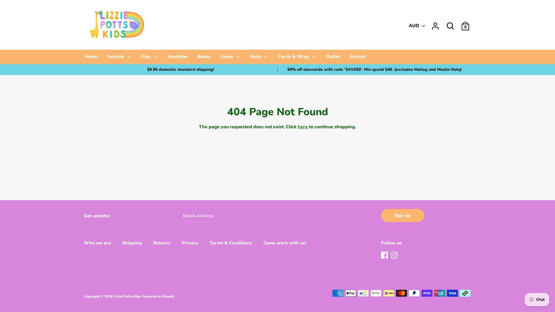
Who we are (97, 243)
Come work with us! (284, 243)
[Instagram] (395, 255)
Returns (162, 243)
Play (146, 56)
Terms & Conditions (231, 243)
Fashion (116, 56)
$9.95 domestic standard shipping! (180, 69)
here (303, 127)
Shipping (132, 243)
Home (91, 56)
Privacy (190, 243)
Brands (358, 56)
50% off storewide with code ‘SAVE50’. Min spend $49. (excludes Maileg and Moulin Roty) (374, 69)
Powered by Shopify (158, 296)
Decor (228, 56)
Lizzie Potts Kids (126, 296)
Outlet (333, 56)
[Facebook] (385, 255)
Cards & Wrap (294, 56)
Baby (256, 56)
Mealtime (177, 56)
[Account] (435, 24)
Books (204, 56)
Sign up (402, 215)
